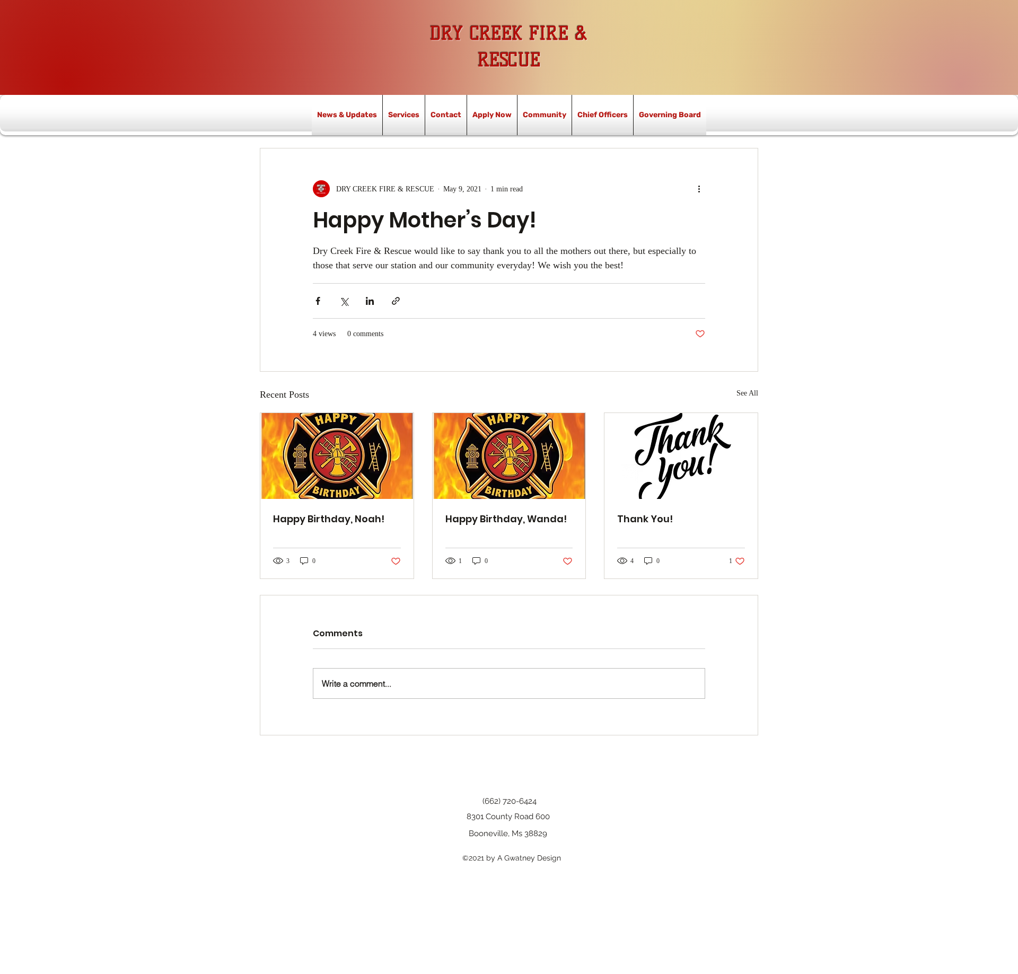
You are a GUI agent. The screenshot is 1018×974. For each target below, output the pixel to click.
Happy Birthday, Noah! (328, 518)
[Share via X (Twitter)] (344, 301)
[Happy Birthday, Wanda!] (509, 456)
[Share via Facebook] (318, 301)
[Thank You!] (681, 456)
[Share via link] (396, 301)
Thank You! (645, 518)
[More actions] (698, 188)
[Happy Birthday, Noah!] (337, 456)
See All (747, 393)
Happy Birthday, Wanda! (506, 518)
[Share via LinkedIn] (370, 301)
